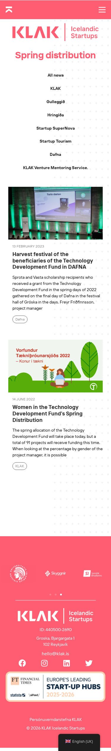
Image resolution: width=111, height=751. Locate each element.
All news (56, 75)
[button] (50, 594)
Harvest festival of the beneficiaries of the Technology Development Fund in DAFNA (52, 260)
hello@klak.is (55, 653)
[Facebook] (22, 663)
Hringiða (55, 115)
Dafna (55, 154)
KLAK (55, 88)
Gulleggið (55, 101)
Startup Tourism (55, 141)
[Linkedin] (66, 663)
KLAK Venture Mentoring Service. (55, 167)
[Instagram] (44, 663)
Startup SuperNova (55, 128)
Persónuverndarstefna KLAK (56, 719)
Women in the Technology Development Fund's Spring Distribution (47, 413)
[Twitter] (89, 663)
